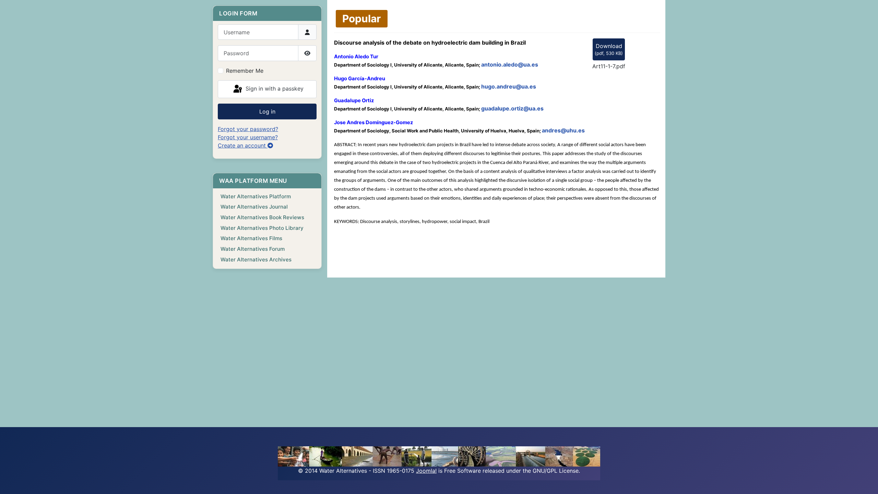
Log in (267, 111)
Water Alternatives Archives (256, 259)
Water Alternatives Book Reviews (262, 217)
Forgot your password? (248, 129)
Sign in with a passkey (274, 88)
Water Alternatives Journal (254, 206)
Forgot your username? (248, 137)
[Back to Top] (866, 481)
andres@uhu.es (563, 130)
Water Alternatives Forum (253, 249)
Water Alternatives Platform (256, 196)
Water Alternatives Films (251, 238)
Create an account (243, 145)
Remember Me (244, 70)
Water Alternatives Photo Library (262, 228)
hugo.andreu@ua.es (508, 86)
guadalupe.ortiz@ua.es (512, 108)
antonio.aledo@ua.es (509, 64)
